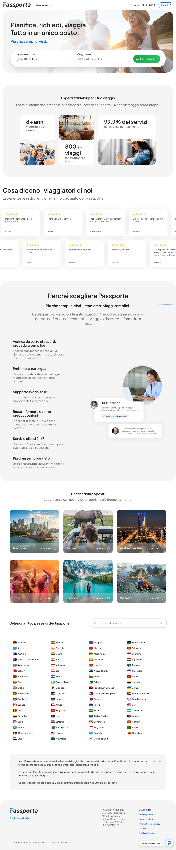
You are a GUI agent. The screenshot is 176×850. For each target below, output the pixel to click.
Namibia (98, 665)
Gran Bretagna (139, 699)
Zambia (135, 727)
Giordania (60, 693)
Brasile (21, 687)
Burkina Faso (24, 693)
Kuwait (59, 704)
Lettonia (60, 721)
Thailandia (137, 670)
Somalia (98, 733)
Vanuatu (136, 716)
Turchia (135, 676)
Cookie (142, 828)
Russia (97, 704)
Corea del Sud (101, 738)
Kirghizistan (61, 710)
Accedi (164, 5)
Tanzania (136, 665)
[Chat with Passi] (169, 843)
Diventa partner (146, 814)
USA (134, 704)
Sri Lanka (136, 648)
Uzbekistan (137, 710)
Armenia (22, 642)
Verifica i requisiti (145, 58)
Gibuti (21, 727)
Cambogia (23, 699)
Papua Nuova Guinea (104, 687)
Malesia (59, 733)
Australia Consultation (28, 659)
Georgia (60, 648)
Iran (57, 670)
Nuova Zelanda (101, 670)
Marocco (98, 648)
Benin (20, 682)
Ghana (59, 653)
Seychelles (99, 721)
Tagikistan (137, 659)
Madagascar (62, 727)
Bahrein (21, 670)
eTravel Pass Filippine (104, 693)
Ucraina (136, 687)
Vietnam (136, 721)
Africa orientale (25, 733)
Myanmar (98, 659)
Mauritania (61, 738)
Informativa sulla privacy (149, 824)
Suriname (136, 653)
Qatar (97, 699)
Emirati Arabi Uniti (140, 693)
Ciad (20, 710)
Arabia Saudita (101, 716)
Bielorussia (23, 676)
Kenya (59, 699)
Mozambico (100, 653)
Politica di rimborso (147, 833)
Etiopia (59, 642)
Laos (58, 716)
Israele (59, 676)
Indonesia (60, 665)
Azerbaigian (23, 665)
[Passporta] (17, 5)
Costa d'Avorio (63, 682)
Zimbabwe (137, 733)
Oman (97, 676)
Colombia (22, 716)
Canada (21, 704)
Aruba (21, 648)
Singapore (99, 727)
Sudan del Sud (139, 642)
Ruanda (97, 710)
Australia (22, 653)
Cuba (20, 721)
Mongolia (98, 642)
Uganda (136, 682)
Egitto (21, 738)
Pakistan (98, 682)
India (58, 659)
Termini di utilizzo (146, 819)
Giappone (61, 687)
